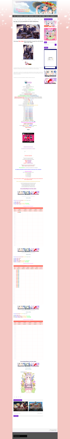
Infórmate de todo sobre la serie (28, 146)
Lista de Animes (26, 16)
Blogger (55, 430)
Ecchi (22, 19)
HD (32, 19)
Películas (43, 16)
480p (17, 19)
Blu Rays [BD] (47, 16)
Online (41, 19)
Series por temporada (19, 16)
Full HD (25, 19)
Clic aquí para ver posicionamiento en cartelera (28, 148)
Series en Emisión (31, 16)
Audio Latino (36, 16)
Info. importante (53, 16)
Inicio (14, 16)
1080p (15, 19)
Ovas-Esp (40, 16)
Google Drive (29, 19)
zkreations (52, 430)
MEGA (38, 19)
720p (20, 19)
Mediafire (35, 19)
